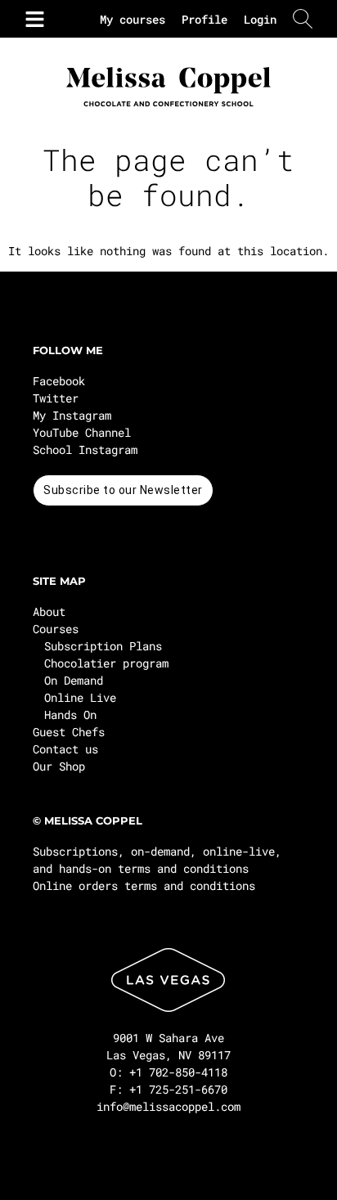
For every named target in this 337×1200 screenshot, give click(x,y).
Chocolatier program (106, 663)
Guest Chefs (69, 731)
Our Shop (59, 766)
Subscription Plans (103, 646)
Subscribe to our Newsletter (123, 490)
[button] (31, 18)
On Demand (73, 680)
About (49, 611)
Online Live (80, 697)
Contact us (65, 749)
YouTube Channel (82, 432)
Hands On (70, 714)
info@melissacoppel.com (168, 1106)
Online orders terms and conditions (144, 885)
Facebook (59, 381)
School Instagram (85, 449)
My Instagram (72, 415)
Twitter (56, 398)
